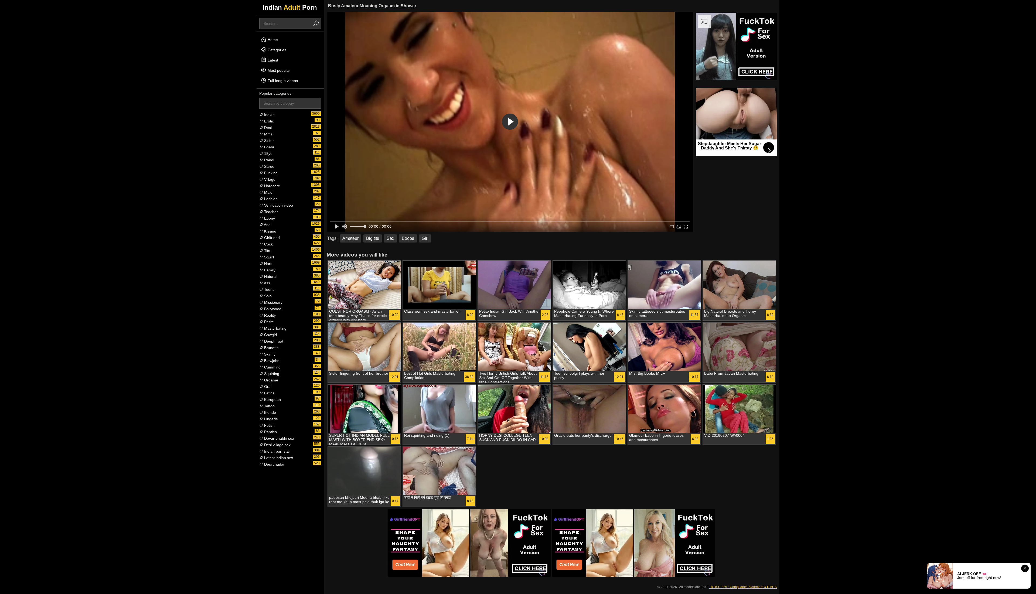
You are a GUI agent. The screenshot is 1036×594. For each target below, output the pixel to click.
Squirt (268, 257)
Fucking (270, 173)
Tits (266, 250)
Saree (268, 166)
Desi (267, 127)
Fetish (269, 425)
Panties (270, 432)
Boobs (408, 238)
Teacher (270, 212)
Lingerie (270, 419)
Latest (272, 60)
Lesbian (270, 199)
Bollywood (272, 309)
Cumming (272, 367)
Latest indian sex (278, 458)
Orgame (270, 380)
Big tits (372, 238)
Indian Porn (290, 7)
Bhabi (268, 147)
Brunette (271, 348)
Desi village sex (277, 445)
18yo (267, 153)
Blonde (269, 412)
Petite (268, 322)
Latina (269, 393)
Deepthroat (273, 341)
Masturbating (275, 328)
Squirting (271, 373)
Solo (267, 296)
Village (269, 179)
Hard (267, 263)
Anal (267, 225)
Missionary (272, 302)
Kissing (269, 231)
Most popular (278, 70)
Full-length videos (282, 80)
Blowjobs (271, 361)
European (272, 399)
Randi (268, 160)
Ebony (269, 218)
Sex (390, 238)
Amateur (350, 238)
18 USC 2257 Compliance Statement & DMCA (743, 587)
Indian (269, 114)
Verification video (278, 205)
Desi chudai (273, 464)
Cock (268, 244)
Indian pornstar (276, 451)
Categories (276, 50)
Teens (268, 289)
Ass (266, 283)
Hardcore (271, 186)
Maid (267, 192)
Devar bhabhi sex (278, 438)
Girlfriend (271, 237)
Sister (268, 140)
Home (272, 39)
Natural (270, 276)
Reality (269, 315)
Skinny (269, 354)
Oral (267, 386)
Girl (425, 238)
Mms (267, 134)
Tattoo (269, 406)
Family (269, 270)
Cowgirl (270, 335)
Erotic (268, 121)
